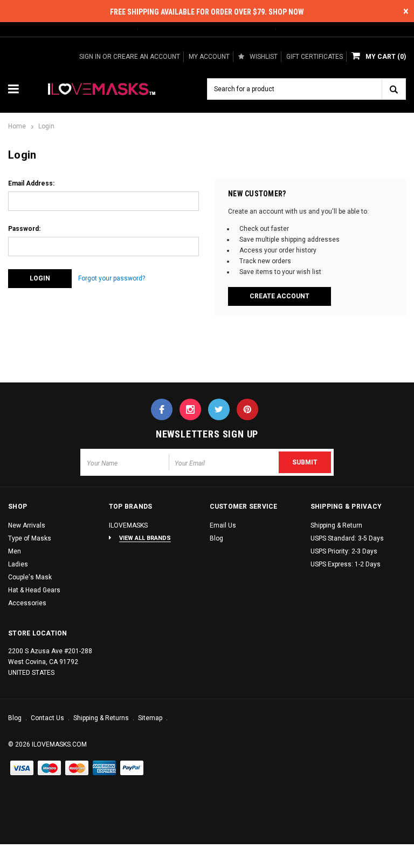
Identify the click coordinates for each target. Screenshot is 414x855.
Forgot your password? (111, 278)
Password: (24, 228)
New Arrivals (26, 525)
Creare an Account (146, 56)
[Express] (104, 769)
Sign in (90, 56)
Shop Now (286, 12)
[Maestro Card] (77, 769)
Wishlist (264, 56)
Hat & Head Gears (34, 590)
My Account (209, 56)
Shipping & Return (336, 525)
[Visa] (22, 769)
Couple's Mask (30, 577)
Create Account (279, 296)
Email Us (223, 525)
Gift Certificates (314, 56)
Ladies (18, 564)
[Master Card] (49, 769)
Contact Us (48, 718)
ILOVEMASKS (128, 525)
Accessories (27, 603)
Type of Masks (29, 538)
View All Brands (145, 538)
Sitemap (151, 718)
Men (14, 551)
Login (46, 126)
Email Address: (31, 183)
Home (17, 126)
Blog (216, 538)
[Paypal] (132, 769)
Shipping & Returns (101, 718)
